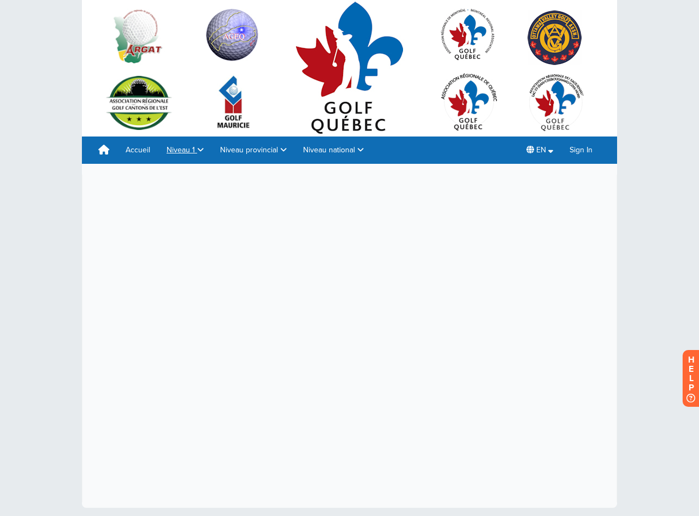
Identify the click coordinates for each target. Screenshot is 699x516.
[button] (539, 150)
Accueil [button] (138, 150)
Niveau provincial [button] (250, 150)
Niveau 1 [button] (182, 150)
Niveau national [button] (330, 150)
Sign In (581, 150)
